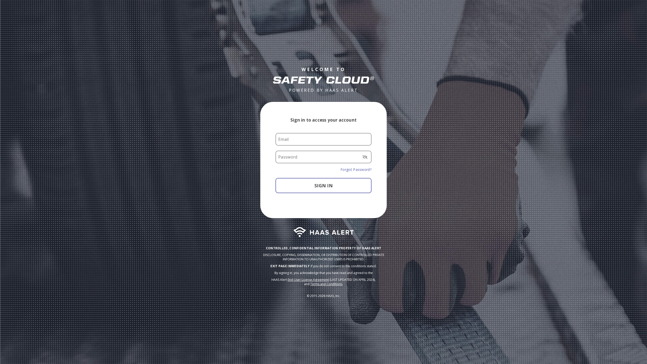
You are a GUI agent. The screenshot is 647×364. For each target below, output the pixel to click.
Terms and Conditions (326, 284)
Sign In (323, 186)
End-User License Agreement (308, 280)
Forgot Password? (356, 169)
